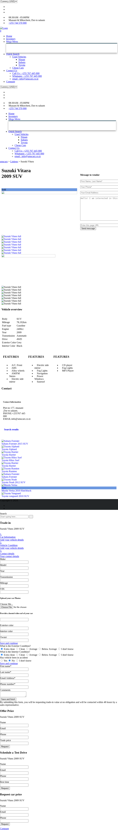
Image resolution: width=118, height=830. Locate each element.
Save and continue (9, 643)
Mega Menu (12, 41)
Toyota (21, 65)
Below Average (49, 649)
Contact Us (11, 70)
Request (5, 746)
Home (9, 36)
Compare (10, 81)
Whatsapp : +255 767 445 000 (27, 76)
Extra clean (9, 649)
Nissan (21, 59)
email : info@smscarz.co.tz (25, 79)
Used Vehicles (19, 56)
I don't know (67, 649)
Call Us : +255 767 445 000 (25, 73)
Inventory (11, 39)
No (13, 660)
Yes (5, 660)
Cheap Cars (18, 67)
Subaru (21, 62)
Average (33, 649)
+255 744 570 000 (18, 23)
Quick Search (12, 54)
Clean (22, 649)
